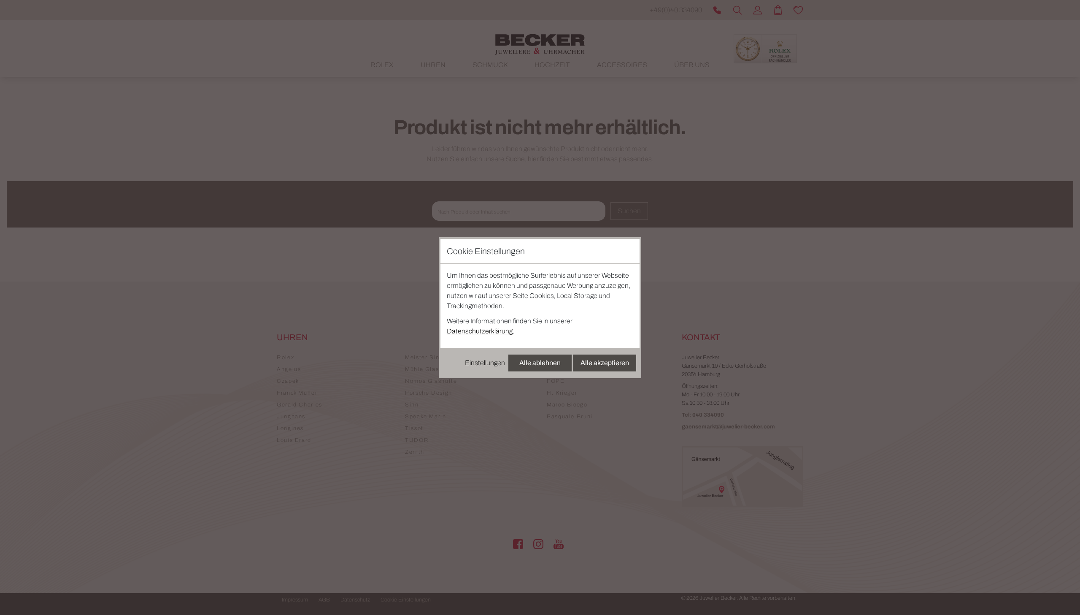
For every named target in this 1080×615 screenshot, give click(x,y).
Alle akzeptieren (604, 362)
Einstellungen (485, 362)
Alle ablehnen (540, 362)
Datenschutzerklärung (480, 331)
